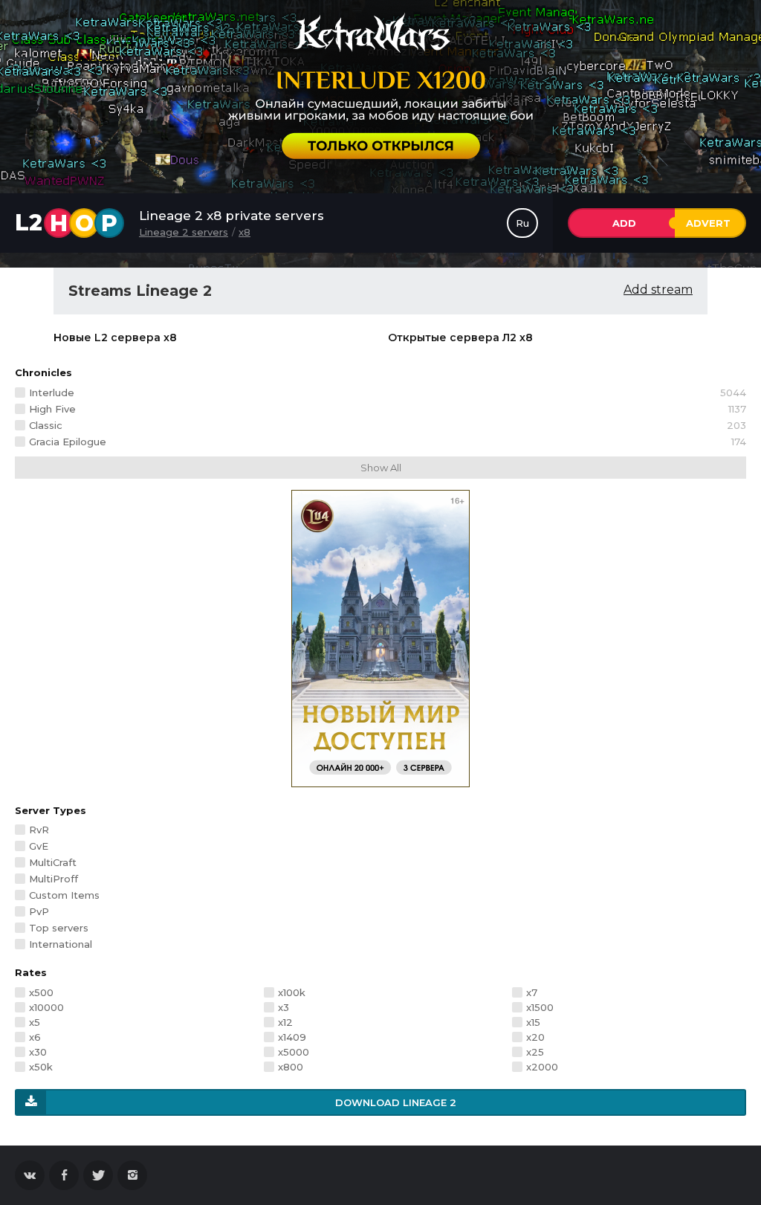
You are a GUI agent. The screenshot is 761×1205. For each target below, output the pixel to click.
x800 (290, 1067)
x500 (41, 992)
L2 (66, 223)
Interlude (387, 392)
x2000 (542, 1067)
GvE (38, 846)
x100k (291, 992)
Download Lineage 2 (395, 1102)
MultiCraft (53, 862)
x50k (41, 1067)
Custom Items (64, 895)
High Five (387, 409)
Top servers (58, 928)
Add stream (658, 289)
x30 (38, 1052)
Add (624, 223)
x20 (535, 1037)
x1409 (292, 1037)
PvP (39, 911)
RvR (39, 830)
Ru (522, 223)
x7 (531, 992)
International (60, 944)
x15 (533, 1022)
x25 (535, 1052)
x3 (283, 1007)
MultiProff (53, 879)
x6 (35, 1037)
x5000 (293, 1052)
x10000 (46, 1007)
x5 (34, 1022)
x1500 (540, 1007)
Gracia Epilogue (387, 442)
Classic (387, 425)
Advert (708, 223)
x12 (285, 1022)
